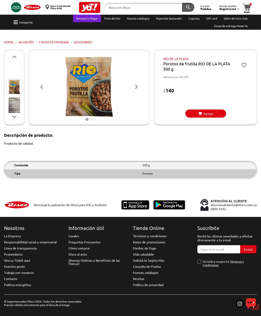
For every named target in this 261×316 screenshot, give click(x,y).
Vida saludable (143, 254)
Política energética (17, 284)
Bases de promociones (149, 242)
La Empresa (12, 235)
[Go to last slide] (41, 86)
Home (8, 42)
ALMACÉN (26, 42)
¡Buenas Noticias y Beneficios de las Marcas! (94, 262)
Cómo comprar (79, 248)
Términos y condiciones (150, 235)
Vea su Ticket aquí (17, 260)
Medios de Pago (144, 248)
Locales (74, 235)
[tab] (86, 119)
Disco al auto (78, 254)
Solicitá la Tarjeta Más (148, 260)
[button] (89, 7)
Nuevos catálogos (145, 272)
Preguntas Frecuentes (85, 242)
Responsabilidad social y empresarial (30, 242)
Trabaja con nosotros (19, 272)
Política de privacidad (148, 284)
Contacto (10, 278)
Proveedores (13, 254)
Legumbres (83, 42)
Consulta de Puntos (147, 266)
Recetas (138, 278)
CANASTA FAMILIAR (54, 42)
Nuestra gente (14, 266)
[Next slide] (14, 117)
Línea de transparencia (20, 248)
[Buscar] (188, 7)
